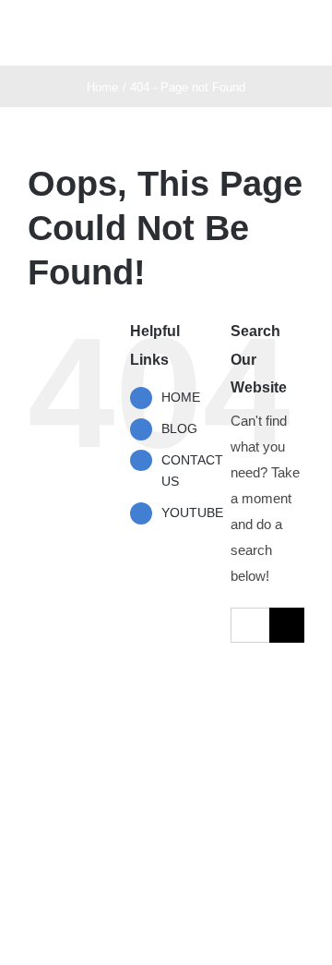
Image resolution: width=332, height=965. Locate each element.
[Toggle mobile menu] (297, 37)
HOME (180, 397)
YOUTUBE (192, 512)
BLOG (179, 428)
